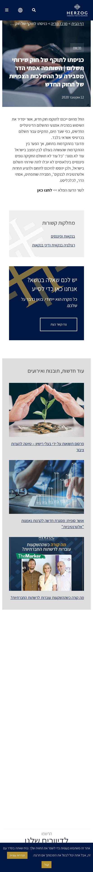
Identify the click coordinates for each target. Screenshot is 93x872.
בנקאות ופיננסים (63, 236)
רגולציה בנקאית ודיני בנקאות (53, 245)
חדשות (77, 47)
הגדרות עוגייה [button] (17, 855)
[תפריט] (7, 10)
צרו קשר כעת (59, 324)
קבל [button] (46, 865)
